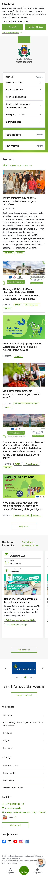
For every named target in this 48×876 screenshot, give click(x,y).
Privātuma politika (11, 765)
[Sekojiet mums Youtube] (15, 841)
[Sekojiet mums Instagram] (21, 841)
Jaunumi (20, 253)
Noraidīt (12, 27)
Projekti (6, 740)
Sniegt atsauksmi (24, 695)
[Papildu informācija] (23, 804)
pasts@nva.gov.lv (13, 808)
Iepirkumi (7, 733)
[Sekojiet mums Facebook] (4, 841)
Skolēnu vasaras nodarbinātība (26, 403)
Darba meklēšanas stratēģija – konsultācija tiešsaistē (22, 600)
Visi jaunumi (24, 526)
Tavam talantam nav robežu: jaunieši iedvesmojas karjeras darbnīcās (20, 201)
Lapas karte (8, 780)
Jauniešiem (8, 253)
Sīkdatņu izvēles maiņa (13, 788)
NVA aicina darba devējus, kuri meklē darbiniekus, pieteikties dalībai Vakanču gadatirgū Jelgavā (22, 506)
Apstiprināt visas (35, 27)
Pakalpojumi (13, 135)
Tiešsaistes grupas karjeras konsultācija (20, 620)
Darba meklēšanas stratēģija (16, 625)
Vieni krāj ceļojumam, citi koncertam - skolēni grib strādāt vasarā (21, 394)
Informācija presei (31, 305)
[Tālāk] (42, 668)
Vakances (7, 715)
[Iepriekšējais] (5, 668)
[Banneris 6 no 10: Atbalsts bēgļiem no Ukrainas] (24, 668)
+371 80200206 (12, 804)
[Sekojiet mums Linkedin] (27, 841)
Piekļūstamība (9, 773)
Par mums (7, 748)
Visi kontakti (15, 825)
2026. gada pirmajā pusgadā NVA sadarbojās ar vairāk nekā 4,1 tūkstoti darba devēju (22, 346)
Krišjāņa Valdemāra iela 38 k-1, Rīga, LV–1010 (25, 812)
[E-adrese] (7, 817)
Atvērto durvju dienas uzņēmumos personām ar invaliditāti (23, 724)
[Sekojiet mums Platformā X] (10, 841)
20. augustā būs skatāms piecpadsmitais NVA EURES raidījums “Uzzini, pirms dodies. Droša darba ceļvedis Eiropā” (21, 294)
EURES (17, 305)
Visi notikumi (24, 650)
